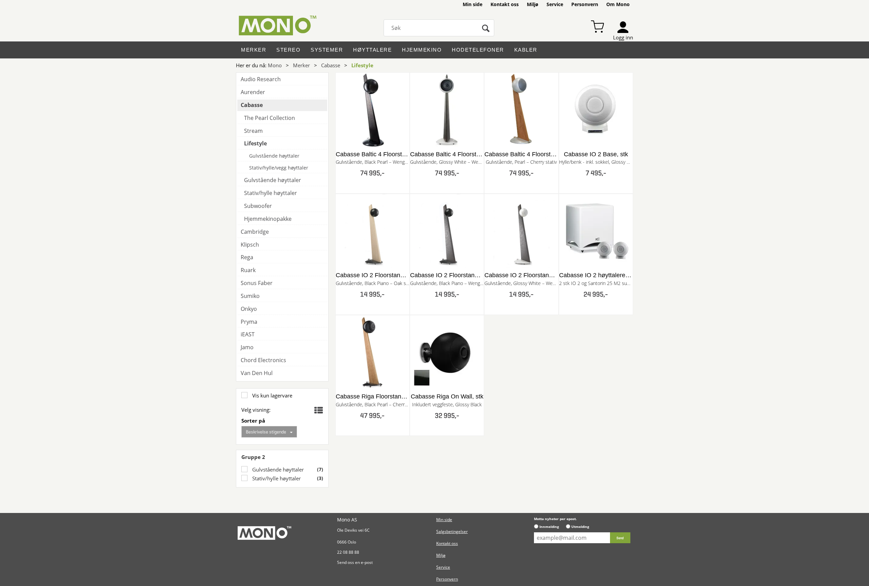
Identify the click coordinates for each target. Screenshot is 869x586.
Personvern (584, 4)
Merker (253, 50)
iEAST (248, 334)
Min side (472, 4)
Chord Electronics (263, 360)
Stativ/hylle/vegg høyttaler (278, 167)
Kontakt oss (505, 4)
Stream (253, 131)
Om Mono (618, 4)
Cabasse (330, 65)
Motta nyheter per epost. (555, 518)
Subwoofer (258, 206)
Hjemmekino (422, 50)
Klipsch (250, 244)
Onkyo (249, 309)
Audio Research (261, 79)
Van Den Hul (257, 373)
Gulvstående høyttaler (277, 469)
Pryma (249, 321)
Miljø (532, 4)
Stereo (288, 50)
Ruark (248, 270)
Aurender (253, 92)
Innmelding (549, 526)
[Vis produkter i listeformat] (318, 410)
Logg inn (623, 37)
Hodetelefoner (478, 50)
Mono (275, 65)
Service (555, 4)
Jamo (247, 347)
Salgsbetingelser (452, 531)
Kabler (525, 50)
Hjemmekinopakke (268, 219)
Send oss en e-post (355, 562)
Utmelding (580, 526)
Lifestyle (362, 65)
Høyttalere (372, 50)
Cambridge (255, 231)
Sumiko (250, 296)
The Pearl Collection (269, 118)
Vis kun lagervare (271, 395)
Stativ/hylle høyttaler (276, 478)
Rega (247, 257)
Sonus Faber (257, 283)
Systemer (327, 50)
